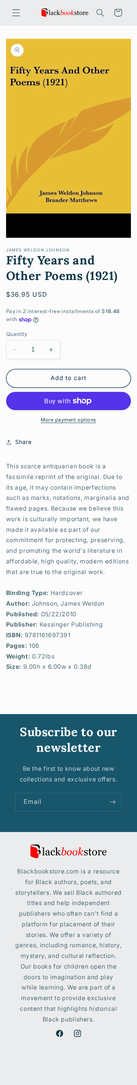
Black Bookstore (55, 1080)
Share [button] (23, 442)
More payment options (68, 420)
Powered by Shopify (98, 1080)
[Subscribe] (112, 802)
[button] (16, 12)
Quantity (16, 334)
